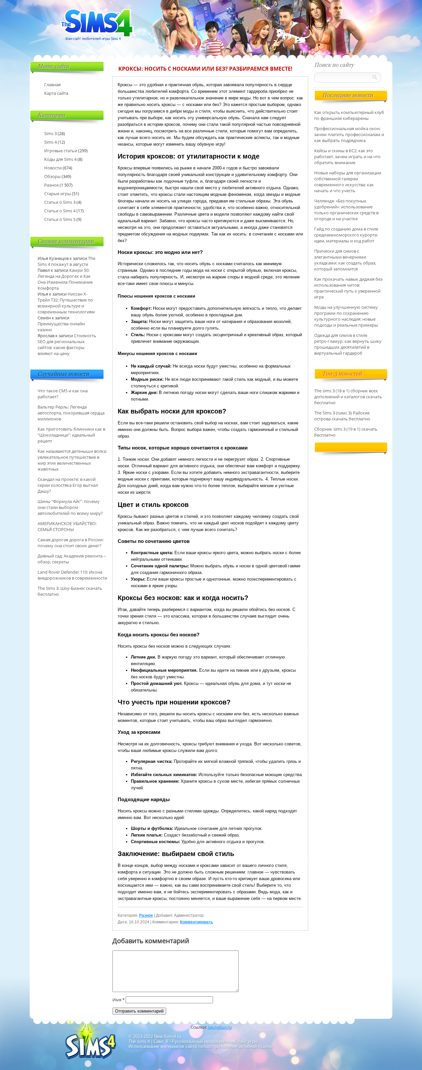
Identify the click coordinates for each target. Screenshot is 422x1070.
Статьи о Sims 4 (59, 211)
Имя (118, 1000)
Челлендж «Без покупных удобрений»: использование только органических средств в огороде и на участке (346, 210)
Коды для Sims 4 (60, 159)
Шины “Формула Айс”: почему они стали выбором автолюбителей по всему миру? (70, 507)
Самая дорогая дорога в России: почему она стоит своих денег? (71, 543)
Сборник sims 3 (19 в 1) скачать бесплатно (345, 432)
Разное (146, 915)
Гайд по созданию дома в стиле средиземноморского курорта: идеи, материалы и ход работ (346, 235)
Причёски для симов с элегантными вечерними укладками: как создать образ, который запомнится (345, 260)
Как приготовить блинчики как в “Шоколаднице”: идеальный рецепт (71, 435)
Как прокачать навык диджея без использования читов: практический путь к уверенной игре (348, 288)
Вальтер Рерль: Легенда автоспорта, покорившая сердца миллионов (71, 413)
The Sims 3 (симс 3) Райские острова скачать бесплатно (342, 416)
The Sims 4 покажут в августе (66, 261)
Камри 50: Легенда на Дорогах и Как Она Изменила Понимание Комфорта (65, 279)
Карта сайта (56, 93)
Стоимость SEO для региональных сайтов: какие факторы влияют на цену (67, 344)
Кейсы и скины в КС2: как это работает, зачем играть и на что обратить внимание (347, 156)
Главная (52, 85)
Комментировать (196, 922)
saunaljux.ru (220, 1027)
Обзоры (52, 176)
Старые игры (57, 193)
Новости (53, 168)
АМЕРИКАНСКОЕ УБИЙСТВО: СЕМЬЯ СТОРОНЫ (67, 526)
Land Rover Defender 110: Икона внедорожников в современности (72, 575)
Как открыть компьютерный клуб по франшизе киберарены (349, 115)
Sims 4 (50, 142)
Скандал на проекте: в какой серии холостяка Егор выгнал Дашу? (68, 485)
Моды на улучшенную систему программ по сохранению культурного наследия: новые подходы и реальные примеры (346, 316)
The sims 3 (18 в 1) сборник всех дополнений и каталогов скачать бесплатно (348, 397)
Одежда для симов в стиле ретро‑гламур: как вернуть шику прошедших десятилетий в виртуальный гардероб (347, 344)
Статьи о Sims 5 (59, 219)
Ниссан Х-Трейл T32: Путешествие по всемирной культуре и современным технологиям (66, 303)
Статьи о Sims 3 (59, 202)
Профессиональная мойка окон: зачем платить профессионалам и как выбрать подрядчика (349, 134)
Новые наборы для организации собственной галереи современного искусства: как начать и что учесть (347, 182)
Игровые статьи (60, 151)
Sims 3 (50, 133)
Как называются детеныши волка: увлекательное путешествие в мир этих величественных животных (72, 460)
